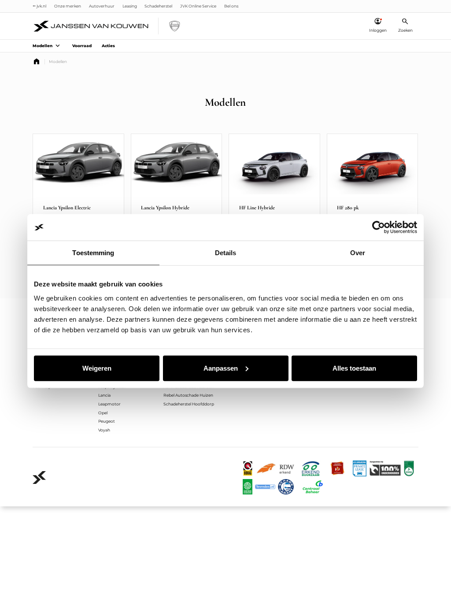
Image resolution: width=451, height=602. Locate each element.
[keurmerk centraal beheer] (312, 487)
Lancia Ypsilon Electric (67, 207)
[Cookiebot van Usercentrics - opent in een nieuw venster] (378, 227)
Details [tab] (226, 252)
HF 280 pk (348, 207)
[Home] (91, 26)
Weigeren (96, 368)
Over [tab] (357, 252)
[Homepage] (37, 62)
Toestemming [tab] (93, 252)
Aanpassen (220, 368)
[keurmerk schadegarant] (286, 487)
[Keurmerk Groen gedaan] (247, 487)
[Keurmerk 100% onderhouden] (385, 468)
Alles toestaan (354, 368)
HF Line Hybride (257, 207)
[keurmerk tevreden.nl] (265, 487)
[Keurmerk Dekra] (409, 468)
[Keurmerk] (248, 468)
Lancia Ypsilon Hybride (165, 207)
